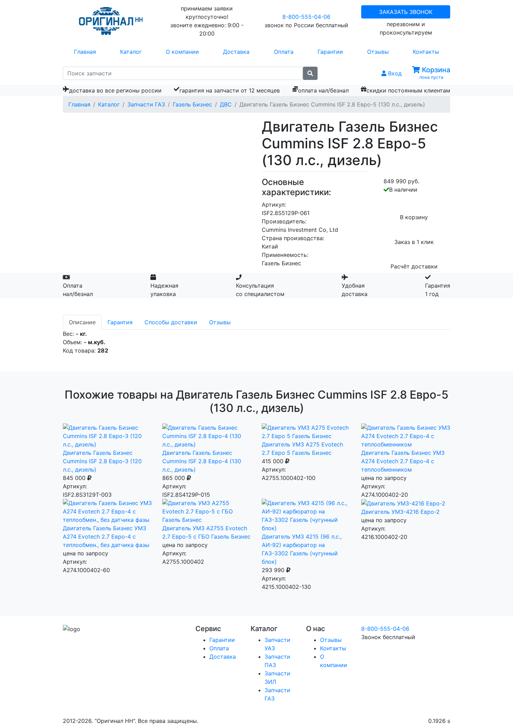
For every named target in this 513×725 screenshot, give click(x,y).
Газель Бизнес (192, 104)
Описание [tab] (82, 322)
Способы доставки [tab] (170, 322)
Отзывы (378, 51)
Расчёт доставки (414, 266)
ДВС (226, 104)
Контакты (426, 51)
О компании (182, 51)
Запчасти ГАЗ (146, 104)
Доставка (236, 51)
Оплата (283, 51)
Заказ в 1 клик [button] (414, 241)
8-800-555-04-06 (306, 16)
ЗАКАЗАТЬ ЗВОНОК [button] (405, 11)
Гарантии (330, 51)
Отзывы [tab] (220, 322)
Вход (394, 73)
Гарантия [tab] (120, 322)
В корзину (414, 217)
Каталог (131, 51)
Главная (85, 51)
